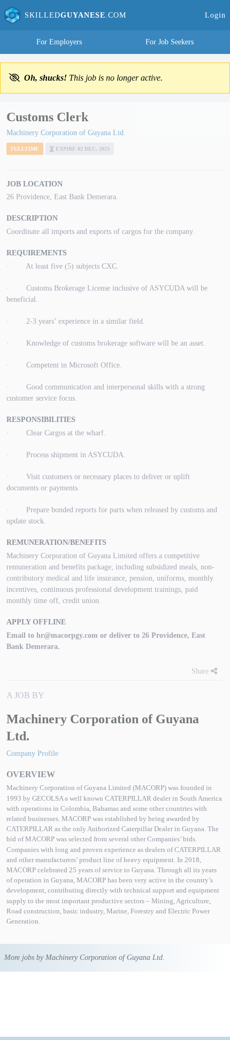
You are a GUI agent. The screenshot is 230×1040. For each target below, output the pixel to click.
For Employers (59, 42)
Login (215, 15)
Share (201, 671)
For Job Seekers (169, 42)
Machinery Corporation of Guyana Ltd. (66, 133)
